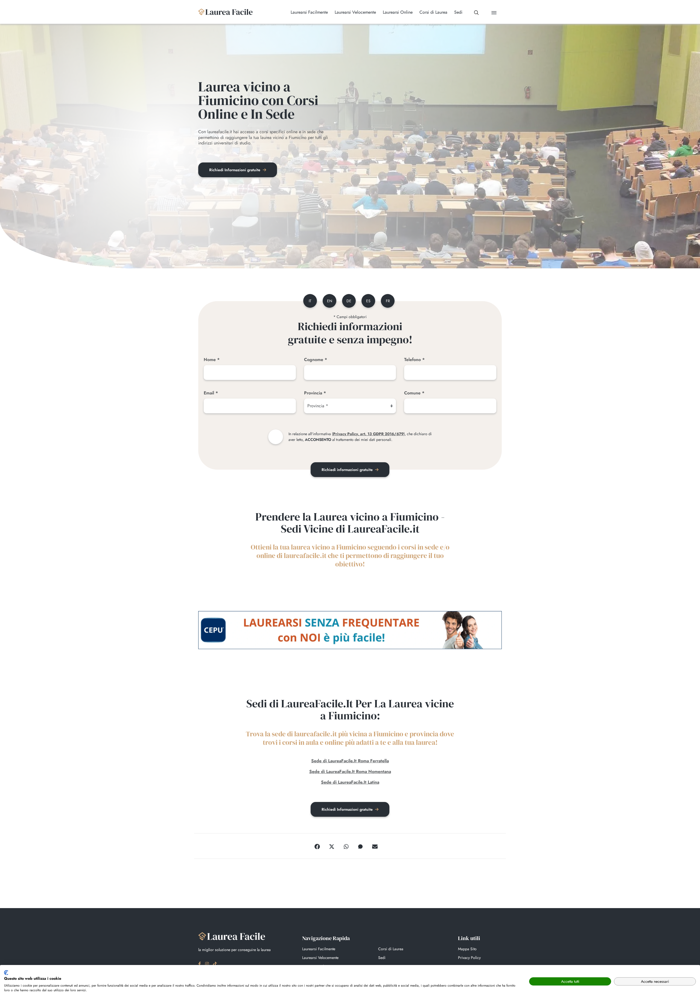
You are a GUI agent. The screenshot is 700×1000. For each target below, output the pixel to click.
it (310, 301)
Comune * (414, 393)
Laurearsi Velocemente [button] (355, 12)
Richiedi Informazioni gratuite (235, 170)
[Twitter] (331, 846)
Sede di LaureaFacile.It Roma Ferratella (350, 761)
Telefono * (414, 359)
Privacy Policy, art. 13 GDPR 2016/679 (368, 434)
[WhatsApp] (346, 846)
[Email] (375, 846)
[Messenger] (360, 846)
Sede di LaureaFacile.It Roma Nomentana (350, 771)
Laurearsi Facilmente (318, 949)
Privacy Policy (469, 957)
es (368, 301)
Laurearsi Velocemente (320, 957)
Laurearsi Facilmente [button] (309, 12)
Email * (211, 393)
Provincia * (315, 393)
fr (388, 301)
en (329, 301)
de (348, 301)
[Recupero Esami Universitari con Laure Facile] (225, 12)
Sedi (382, 957)
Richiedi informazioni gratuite (348, 469)
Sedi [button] (458, 12)
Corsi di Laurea (390, 949)
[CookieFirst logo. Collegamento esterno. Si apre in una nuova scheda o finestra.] (6, 972)
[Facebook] (317, 846)
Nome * (212, 359)
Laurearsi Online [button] (398, 12)
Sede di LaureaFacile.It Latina (350, 782)
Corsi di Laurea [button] (433, 12)
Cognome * (315, 359)
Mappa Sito (467, 949)
